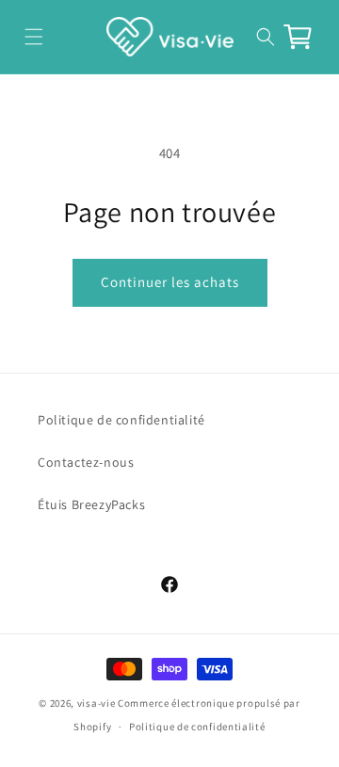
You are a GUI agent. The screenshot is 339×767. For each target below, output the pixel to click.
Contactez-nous (86, 462)
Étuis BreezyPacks (91, 504)
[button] (33, 36)
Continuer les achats (170, 282)
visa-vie (96, 703)
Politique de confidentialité (121, 419)
